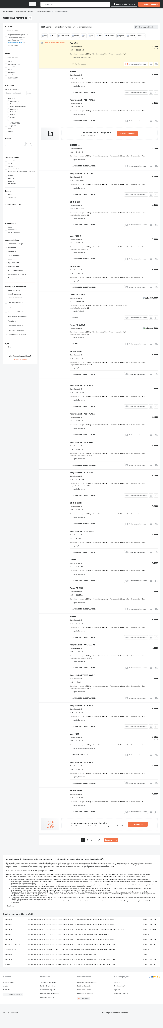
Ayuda (5, 986)
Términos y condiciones (48, 982)
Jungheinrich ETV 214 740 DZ (82, 100)
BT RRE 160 (75, 202)
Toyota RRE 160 (76, 588)
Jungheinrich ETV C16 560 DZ (82, 645)
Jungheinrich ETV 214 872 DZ (82, 473)
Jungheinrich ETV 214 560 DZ (82, 442)
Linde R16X (74, 734)
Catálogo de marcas (47, 997)
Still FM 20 (8, 934)
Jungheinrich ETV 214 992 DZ (82, 762)
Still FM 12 (8, 954)
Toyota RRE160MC (77, 295)
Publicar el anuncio (127, 134)
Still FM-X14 (75, 71)
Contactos (6, 990)
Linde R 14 (8, 929)
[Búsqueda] (42, 4)
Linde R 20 (8, 959)
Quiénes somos (8, 982)
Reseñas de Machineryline (49, 993)
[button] (151, 64)
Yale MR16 (74, 43)
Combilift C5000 (10, 949)
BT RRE (7, 964)
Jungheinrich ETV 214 (12, 944)
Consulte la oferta (137, 824)
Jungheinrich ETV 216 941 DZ (82, 705)
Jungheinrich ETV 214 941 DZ (82, 385)
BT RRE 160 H (76, 351)
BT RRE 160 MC (76, 791)
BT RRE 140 (75, 266)
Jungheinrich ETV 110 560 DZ (82, 531)
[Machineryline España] (15, 4)
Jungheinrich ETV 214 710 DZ (82, 414)
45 (99, 840)
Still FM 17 (8, 919)
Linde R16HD (75, 236)
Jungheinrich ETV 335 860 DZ (82, 675)
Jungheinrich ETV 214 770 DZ (82, 173)
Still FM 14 (8, 924)
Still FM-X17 (75, 616)
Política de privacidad (47, 986)
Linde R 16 (8, 939)
